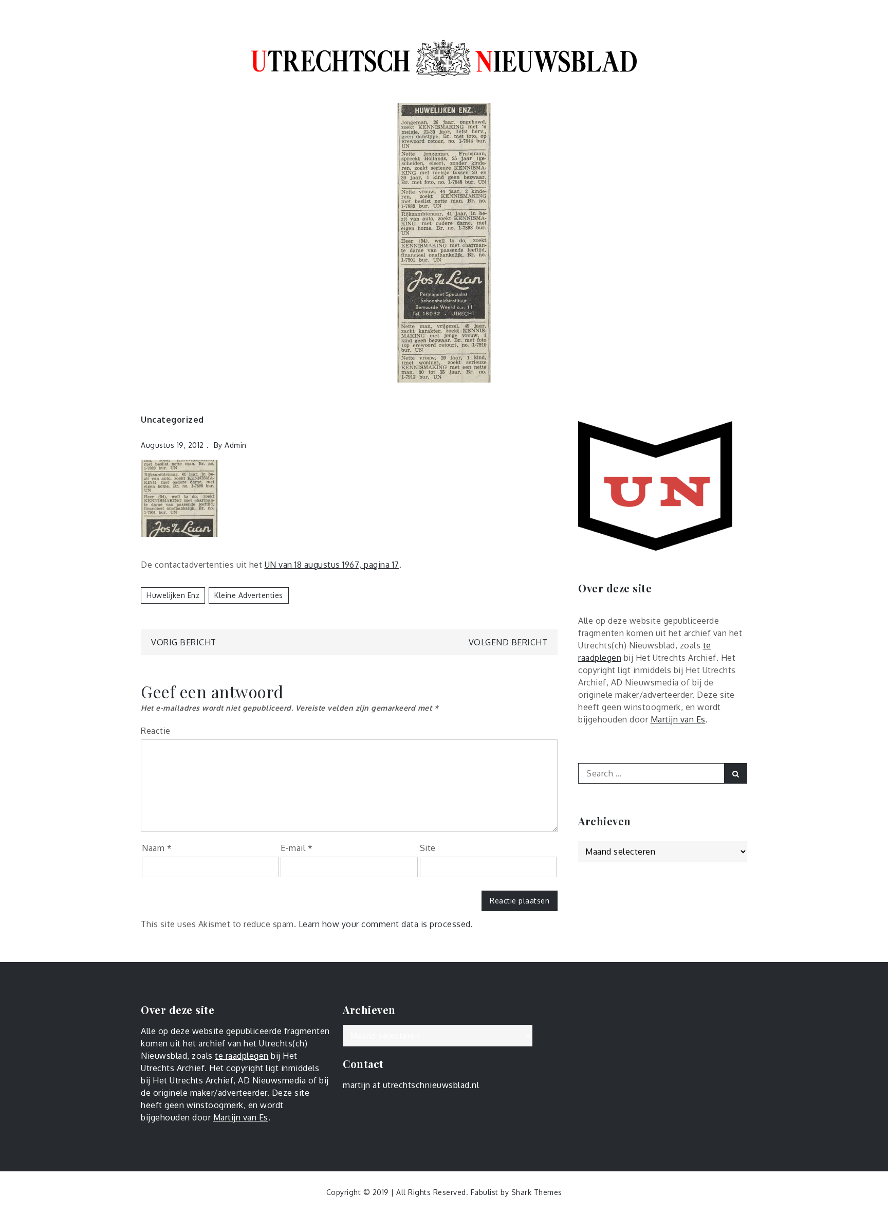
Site (428, 848)
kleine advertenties (248, 595)
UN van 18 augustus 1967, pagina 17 (332, 564)
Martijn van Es (678, 719)
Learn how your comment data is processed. (386, 924)
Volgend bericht (508, 642)
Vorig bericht (183, 642)
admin (236, 445)
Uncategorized (172, 419)
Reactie (156, 731)
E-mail (296, 848)
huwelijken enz (172, 595)
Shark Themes (536, 1192)
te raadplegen (242, 1056)
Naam (157, 848)
